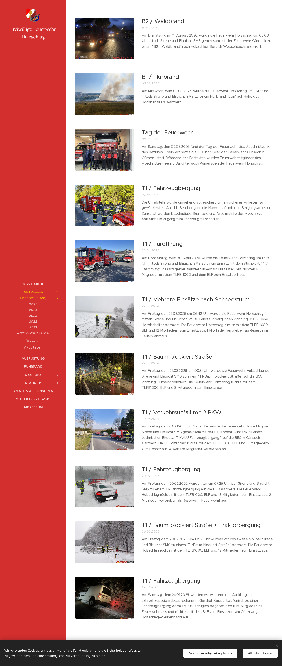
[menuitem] (33, 283)
